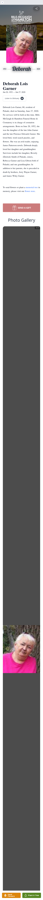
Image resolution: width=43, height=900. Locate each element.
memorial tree (32, 187)
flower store (30, 191)
